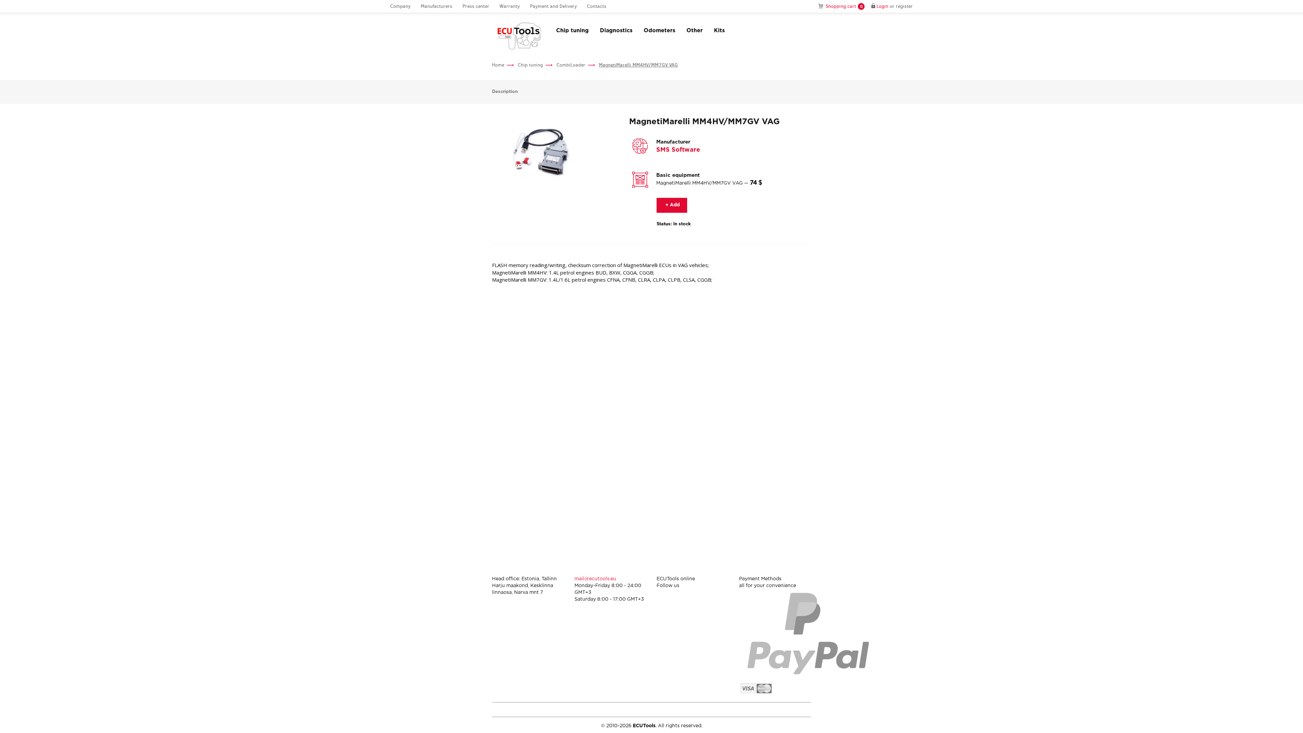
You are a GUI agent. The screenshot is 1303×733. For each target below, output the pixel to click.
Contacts (596, 6)
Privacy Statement (753, 709)
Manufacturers (436, 6)
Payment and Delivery (553, 6)
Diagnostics (616, 30)
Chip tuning (572, 30)
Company (400, 6)
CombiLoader (570, 65)
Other (694, 30)
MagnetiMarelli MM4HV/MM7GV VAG (638, 65)
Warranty (509, 6)
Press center (475, 6)
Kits (719, 30)
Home (498, 65)
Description (505, 92)
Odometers (659, 30)
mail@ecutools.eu (595, 579)
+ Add (672, 205)
